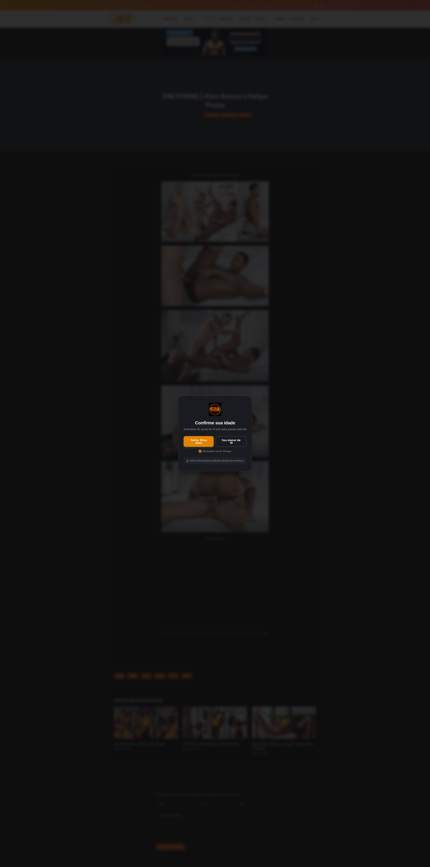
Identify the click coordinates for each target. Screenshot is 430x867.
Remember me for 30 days (217, 451)
